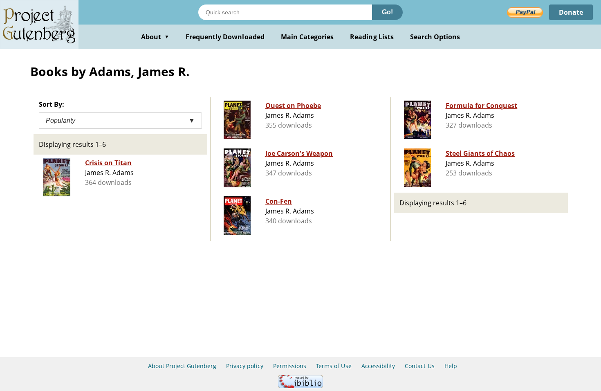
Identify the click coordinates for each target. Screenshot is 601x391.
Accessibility (378, 366)
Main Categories (307, 36)
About (155, 36)
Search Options (435, 36)
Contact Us (419, 366)
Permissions (289, 366)
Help (450, 366)
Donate (571, 12)
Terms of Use (333, 366)
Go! (387, 12)
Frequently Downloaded (225, 36)
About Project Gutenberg (182, 366)
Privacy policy (244, 366)
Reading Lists (372, 36)
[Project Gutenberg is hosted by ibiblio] (300, 386)
